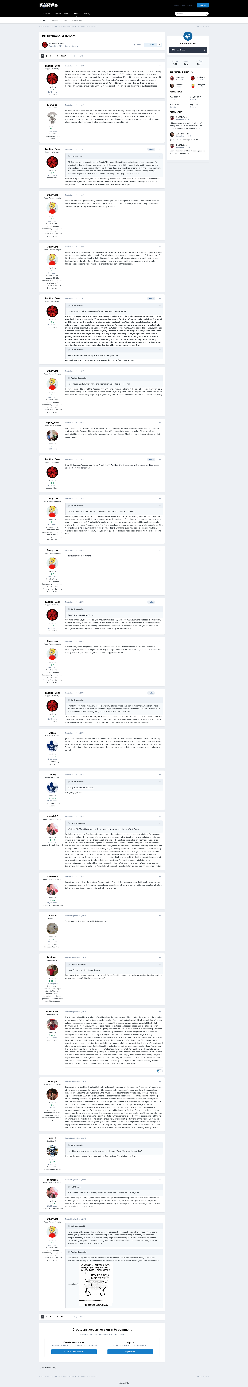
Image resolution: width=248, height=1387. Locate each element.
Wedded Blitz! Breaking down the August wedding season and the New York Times (103, 829)
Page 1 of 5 (79, 56)
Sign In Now (130, 1352)
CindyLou (52, 195)
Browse (76, 14)
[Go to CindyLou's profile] (52, 208)
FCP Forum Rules (178, 50)
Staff (65, 20)
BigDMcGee (52, 1011)
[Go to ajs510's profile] (52, 1151)
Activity (87, 14)
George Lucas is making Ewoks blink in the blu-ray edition (89, 528)
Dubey (52, 732)
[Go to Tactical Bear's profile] (45, 45)
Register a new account (73, 1352)
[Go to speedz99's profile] (52, 829)
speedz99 (52, 816)
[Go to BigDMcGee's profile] (52, 1024)
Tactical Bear (58, 43)
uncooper (52, 1081)
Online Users (77, 20)
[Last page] (69, 56)
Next (63, 56)
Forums (43, 20)
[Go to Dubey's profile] (52, 746)
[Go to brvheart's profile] (52, 970)
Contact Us (124, 1383)
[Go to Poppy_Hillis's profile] (52, 435)
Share (138, 45)
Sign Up (203, 5)
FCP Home (46, 14)
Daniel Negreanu (61, 14)
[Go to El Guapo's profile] (52, 118)
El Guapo (52, 105)
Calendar (55, 20)
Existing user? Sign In (184, 5)
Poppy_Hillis (52, 422)
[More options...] (160, 65)
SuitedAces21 (181, 85)
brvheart (52, 957)
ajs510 (52, 1138)
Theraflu (52, 915)
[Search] (206, 14)
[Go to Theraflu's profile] (52, 928)
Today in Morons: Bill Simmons (78, 556)
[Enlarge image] (95, 1284)
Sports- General (71, 46)
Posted (74, 66)
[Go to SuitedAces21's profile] (172, 86)
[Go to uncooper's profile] (52, 1094)
